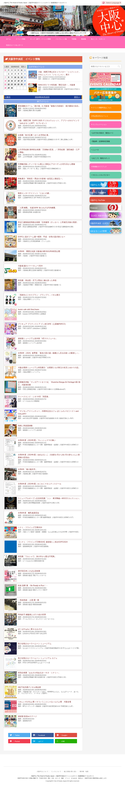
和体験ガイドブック (99, 167)
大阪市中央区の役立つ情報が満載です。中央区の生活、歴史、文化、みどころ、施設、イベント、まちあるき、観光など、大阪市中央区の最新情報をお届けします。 (62, 778)
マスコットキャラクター (101, 175)
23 (12, 84)
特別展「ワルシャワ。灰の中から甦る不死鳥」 (37, 556)
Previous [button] (2, 21)
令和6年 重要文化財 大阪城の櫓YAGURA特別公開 (39, 251)
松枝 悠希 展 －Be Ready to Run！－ (33, 585)
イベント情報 (20, 39)
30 (12, 88)
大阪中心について (42, 771)
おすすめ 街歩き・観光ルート (103, 133)
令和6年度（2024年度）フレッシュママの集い (37, 440)
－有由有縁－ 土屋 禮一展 (28, 600)
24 (15, 84)
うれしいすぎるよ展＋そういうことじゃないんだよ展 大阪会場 (44, 702)
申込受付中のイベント (100, 116)
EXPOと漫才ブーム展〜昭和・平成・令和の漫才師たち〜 (41, 237)
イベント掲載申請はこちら (101, 108)
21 (5, 84)
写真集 (74, 39)
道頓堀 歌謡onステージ (27, 716)
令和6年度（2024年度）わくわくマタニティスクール (39, 484)
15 (9, 81)
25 (18, 84)
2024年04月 (15, 67)
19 (22, 81)
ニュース (95, 150)
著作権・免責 (84, 771)
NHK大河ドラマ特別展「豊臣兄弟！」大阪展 (56, 85)
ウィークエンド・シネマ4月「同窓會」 (34, 397)
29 (9, 88)
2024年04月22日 (42, 97)
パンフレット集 (61, 39)
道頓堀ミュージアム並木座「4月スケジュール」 (37, 338)
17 (15, 81)
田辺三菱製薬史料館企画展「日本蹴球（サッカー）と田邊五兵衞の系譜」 (48, 222)
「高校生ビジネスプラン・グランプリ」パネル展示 (39, 295)
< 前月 (6, 67)
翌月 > (23, 67)
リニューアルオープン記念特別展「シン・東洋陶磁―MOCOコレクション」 (49, 498)
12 (22, 77)
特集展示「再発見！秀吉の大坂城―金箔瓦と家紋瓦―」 (41, 179)
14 (5, 81)
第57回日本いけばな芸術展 (29, 571)
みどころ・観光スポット (101, 158)
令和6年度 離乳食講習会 (28, 513)
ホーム (8, 39)
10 (15, 77)
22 (9, 84)
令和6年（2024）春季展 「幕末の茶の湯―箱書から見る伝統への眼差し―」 (49, 353)
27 (25, 84)
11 (18, 77)
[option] (62, 20)
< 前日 (7, 97)
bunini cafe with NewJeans (28, 309)
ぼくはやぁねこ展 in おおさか (30, 629)
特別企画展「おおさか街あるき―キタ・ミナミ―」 (39, 673)
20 (25, 81)
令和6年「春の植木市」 (27, 469)
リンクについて (56, 771)
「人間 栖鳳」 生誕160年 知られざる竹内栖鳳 (36, 208)
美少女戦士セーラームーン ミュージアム (34, 644)
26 (22, 84)
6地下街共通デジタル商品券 (29, 687)
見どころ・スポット (98, 39)
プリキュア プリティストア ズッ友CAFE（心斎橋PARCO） (42, 324)
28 (5, 88)
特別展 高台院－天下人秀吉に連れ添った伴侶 (37, 280)
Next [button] (122, 21)
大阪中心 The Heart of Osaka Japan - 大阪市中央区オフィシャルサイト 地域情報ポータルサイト (35, 3)
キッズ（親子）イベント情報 (40, 39)
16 (12, 81)
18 (18, 81)
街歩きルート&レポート (14, 45)
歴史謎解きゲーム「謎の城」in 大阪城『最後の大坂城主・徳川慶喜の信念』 (49, 106)
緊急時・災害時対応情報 (101, 141)
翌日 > (77, 97)
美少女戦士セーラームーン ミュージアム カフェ (37, 658)
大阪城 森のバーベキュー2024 (30, 266)
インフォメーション (99, 124)
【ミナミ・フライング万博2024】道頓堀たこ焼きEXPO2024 (43, 542)
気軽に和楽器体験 (25, 426)
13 (25, 77)
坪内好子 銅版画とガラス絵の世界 (32, 614)
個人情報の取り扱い (70, 771)
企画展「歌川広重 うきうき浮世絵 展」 (34, 135)
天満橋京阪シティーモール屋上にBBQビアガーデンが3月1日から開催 (46, 164)
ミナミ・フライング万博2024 (30, 527)
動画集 (83, 39)
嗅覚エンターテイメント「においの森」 (34, 193)
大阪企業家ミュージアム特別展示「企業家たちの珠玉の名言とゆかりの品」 (49, 367)
